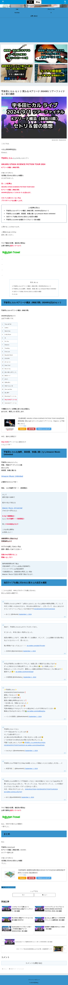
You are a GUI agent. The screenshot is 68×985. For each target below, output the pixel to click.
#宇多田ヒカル (29, 742)
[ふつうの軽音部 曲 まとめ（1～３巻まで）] (51, 73)
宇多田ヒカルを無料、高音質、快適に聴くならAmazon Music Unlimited (34, 288)
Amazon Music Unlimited (12, 508)
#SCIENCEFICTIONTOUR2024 (44, 609)
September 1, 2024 (25, 614)
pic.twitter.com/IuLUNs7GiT (13, 792)
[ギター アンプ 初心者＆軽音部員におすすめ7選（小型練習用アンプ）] (17, 73)
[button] (44, 895)
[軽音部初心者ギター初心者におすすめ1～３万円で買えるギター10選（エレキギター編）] (17, 53)
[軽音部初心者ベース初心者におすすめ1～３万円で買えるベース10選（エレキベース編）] (51, 53)
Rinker (25, 425)
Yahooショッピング (44, 429)
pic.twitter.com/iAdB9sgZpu (36, 711)
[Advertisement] (34, 30)
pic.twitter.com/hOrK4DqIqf (24, 672)
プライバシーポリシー (34, 979)
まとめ (15, 294)
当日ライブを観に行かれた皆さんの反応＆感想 (27, 291)
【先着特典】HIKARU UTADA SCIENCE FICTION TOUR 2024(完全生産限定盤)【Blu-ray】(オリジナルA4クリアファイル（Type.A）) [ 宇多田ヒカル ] (41, 421)
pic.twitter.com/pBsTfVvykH (36, 645)
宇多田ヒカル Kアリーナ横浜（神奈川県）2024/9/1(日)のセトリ (32, 286)
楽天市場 (31, 429)
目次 (31, 282)
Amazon (22, 429)
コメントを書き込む (34, 963)
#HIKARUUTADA (39, 742)
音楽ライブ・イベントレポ (9, 887)
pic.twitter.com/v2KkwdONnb (34, 745)
